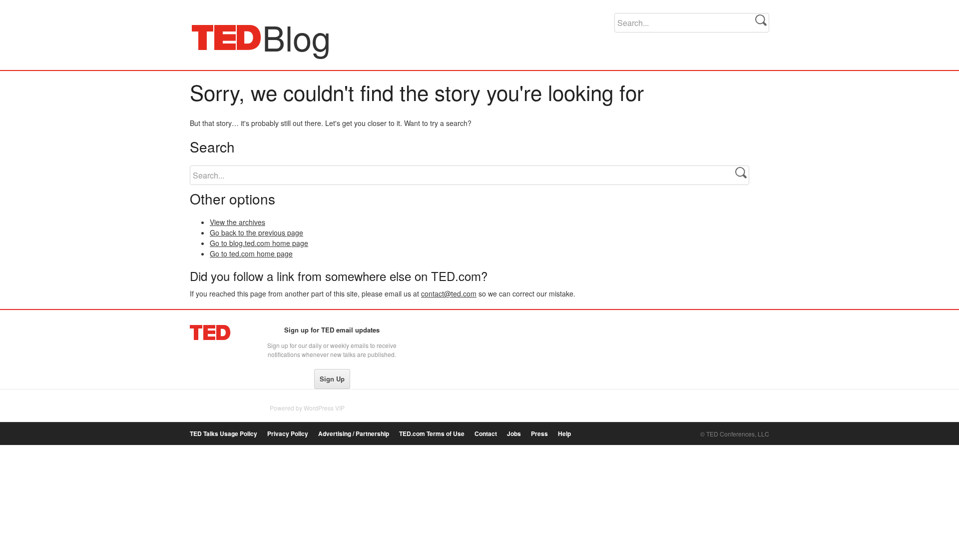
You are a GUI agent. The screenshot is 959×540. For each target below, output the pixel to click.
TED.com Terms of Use (432, 434)
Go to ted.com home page (251, 253)
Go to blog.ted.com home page (259, 243)
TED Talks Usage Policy (223, 434)
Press (539, 434)
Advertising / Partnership (353, 434)
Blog (226, 37)
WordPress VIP (324, 408)
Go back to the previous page (256, 233)
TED (210, 332)
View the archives (237, 222)
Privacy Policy (287, 434)
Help (564, 434)
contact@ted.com (449, 293)
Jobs (514, 434)
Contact (486, 434)
